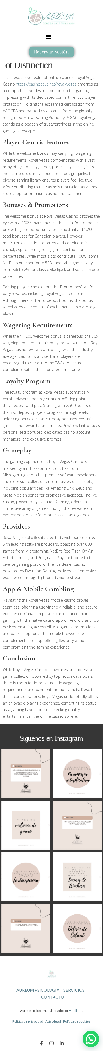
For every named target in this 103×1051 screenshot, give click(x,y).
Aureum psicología (37, 990)
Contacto (52, 996)
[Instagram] (51, 1043)
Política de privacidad (27, 1021)
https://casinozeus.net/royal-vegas (46, 84)
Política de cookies (76, 1021)
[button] (48, 36)
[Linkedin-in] (61, 1043)
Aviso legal (53, 1021)
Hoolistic (75, 1011)
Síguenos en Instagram (51, 738)
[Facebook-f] (41, 1043)
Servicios (74, 990)
